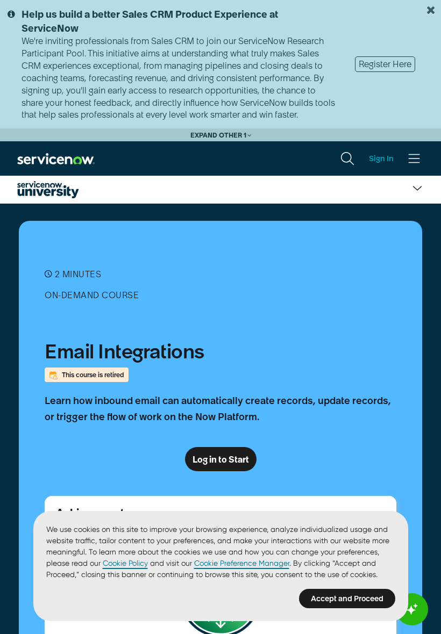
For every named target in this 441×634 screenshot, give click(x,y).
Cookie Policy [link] (125, 563)
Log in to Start (221, 459)
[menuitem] (347, 158)
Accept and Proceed (347, 598)
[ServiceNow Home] (56, 158)
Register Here (385, 64)
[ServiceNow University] (48, 189)
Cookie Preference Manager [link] (241, 563)
